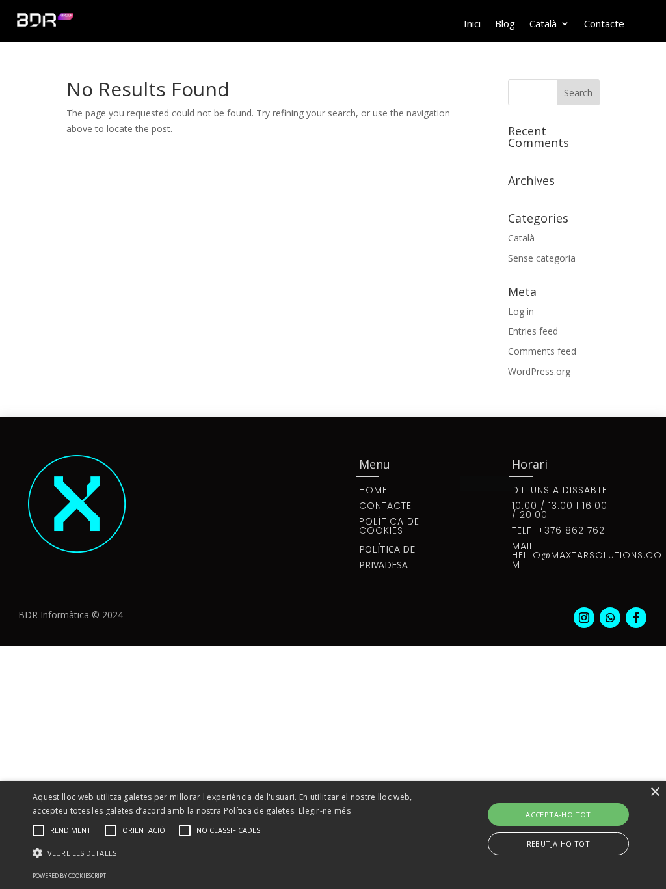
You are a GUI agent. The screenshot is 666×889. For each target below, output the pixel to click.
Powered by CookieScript (69, 875)
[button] (228, 853)
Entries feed (533, 331)
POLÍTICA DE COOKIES (389, 526)
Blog (505, 24)
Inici (472, 24)
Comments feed (542, 351)
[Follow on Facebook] (636, 617)
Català (543, 24)
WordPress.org (539, 371)
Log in (521, 311)
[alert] (333, 835)
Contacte (604, 24)
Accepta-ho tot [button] (558, 814)
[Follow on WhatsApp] (610, 617)
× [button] (654, 792)
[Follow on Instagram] (584, 617)
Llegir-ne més (325, 810)
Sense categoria (542, 258)
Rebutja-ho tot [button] (559, 844)
